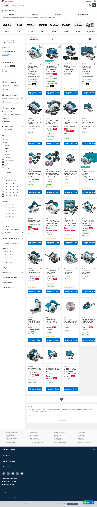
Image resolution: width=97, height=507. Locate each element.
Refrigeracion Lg (57, 438)
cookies (64, 504)
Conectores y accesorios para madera (12, 432)
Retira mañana (15, 102)
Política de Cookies (8, 484)
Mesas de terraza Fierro (83, 433)
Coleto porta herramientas (59, 441)
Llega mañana (6, 89)
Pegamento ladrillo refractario (84, 442)
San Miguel (18, 114)
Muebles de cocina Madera (11, 438)
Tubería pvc (8, 439)
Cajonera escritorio (34, 441)
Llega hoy (15, 85)
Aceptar (72, 504)
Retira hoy (7, 102)
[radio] (28, 89)
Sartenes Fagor (81, 436)
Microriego (8, 443)
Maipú (11, 114)
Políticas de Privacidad (9, 481)
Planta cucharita (33, 433)
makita (4, 54)
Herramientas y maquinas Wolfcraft (60, 432)
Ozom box (56, 431)
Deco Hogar (58, 14)
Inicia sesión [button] (88, 1)
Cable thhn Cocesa (10, 436)
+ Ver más (8, 172)
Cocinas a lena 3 (81, 435)
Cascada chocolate (58, 443)
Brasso (7, 441)
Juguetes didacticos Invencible (36, 442)
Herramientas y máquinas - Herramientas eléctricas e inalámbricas (22, 17)
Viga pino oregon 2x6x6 (35, 439)
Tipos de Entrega (83, 14)
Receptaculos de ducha (83, 441)
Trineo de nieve (9, 433)
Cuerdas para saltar (82, 431)
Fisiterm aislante (33, 438)
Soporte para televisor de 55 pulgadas (60, 433)
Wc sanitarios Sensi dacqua (35, 435)
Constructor (34, 14)
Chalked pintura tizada (35, 443)
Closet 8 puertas (81, 432)
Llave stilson (56, 436)
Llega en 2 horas (7, 85)
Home (4, 17)
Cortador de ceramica (58, 439)
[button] (53, 5)
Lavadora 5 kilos (57, 435)
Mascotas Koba (81, 439)
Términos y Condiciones (9, 478)
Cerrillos (5, 114)
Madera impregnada (10, 435)
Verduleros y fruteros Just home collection (60, 442)
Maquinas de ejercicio (10, 442)
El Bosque (5, 118)
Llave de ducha (81, 438)
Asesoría (11, 14)
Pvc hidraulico (33, 431)
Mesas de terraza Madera (35, 436)
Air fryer (80, 443)
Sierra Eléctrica (43, 17)
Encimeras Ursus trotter (11, 431)
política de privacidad (54, 504)
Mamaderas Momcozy (34, 432)
